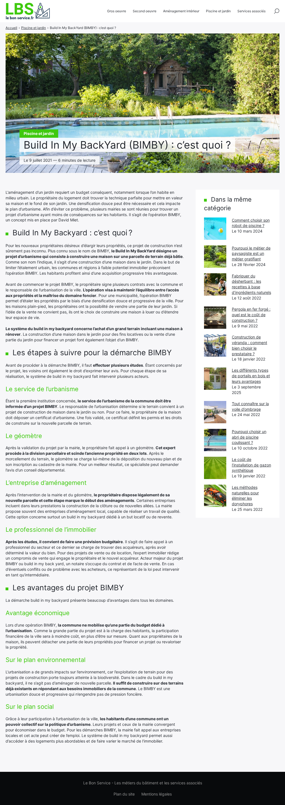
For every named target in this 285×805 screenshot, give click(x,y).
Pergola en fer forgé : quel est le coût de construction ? (251, 315)
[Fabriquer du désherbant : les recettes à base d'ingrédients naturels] (215, 284)
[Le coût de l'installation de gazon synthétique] (215, 468)
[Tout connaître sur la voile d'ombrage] (215, 412)
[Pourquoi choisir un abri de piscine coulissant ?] (215, 440)
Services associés (251, 11)
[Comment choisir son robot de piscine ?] (215, 228)
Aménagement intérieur (181, 11)
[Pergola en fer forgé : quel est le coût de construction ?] (215, 317)
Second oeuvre (144, 11)
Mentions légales (156, 794)
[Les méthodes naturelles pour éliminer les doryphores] (215, 496)
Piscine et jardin (218, 11)
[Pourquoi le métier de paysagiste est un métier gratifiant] (215, 256)
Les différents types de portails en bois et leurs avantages (251, 376)
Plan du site (124, 794)
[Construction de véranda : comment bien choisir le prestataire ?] (215, 345)
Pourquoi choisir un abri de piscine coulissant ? (249, 437)
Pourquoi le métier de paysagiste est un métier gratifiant (251, 254)
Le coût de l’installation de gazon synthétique (251, 465)
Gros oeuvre (116, 11)
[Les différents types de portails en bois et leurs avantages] (215, 379)
